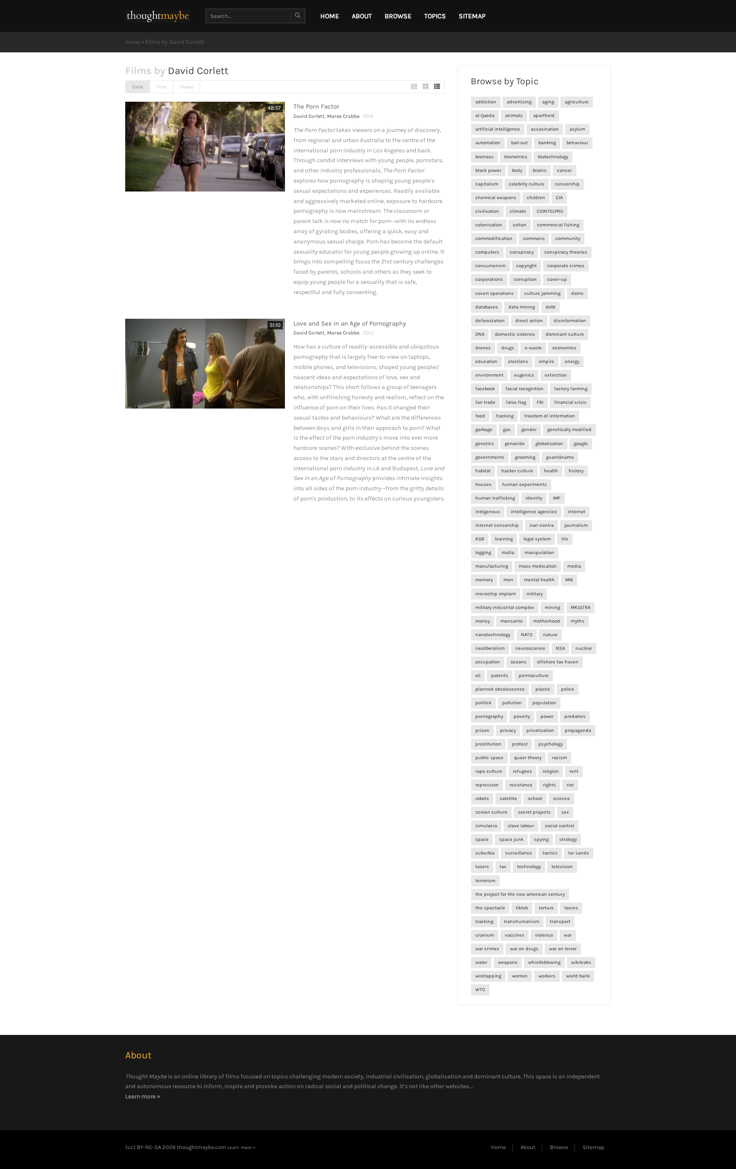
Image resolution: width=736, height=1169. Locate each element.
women (520, 976)
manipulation (539, 552)
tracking (484, 921)
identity (534, 498)
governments (489, 457)
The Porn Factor (316, 106)
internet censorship (497, 525)
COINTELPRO (550, 211)
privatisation (540, 730)
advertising (519, 102)
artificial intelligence (497, 129)
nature (550, 634)
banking (547, 143)
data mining (522, 307)
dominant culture (565, 334)
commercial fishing (558, 225)
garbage (483, 429)
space (482, 839)
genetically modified (569, 429)
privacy (508, 730)
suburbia (484, 853)
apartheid (544, 115)
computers (487, 252)
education (486, 361)
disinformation (570, 320)
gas (507, 429)
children (536, 197)
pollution (512, 703)
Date (137, 87)
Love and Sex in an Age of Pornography (349, 323)
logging (483, 552)
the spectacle (490, 908)
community (567, 238)
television (562, 866)
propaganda (578, 730)
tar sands (578, 853)
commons (534, 238)
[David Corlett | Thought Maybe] (157, 16)
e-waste (533, 348)
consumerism (490, 266)
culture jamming (542, 293)
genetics (484, 443)
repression (487, 785)
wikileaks (581, 962)
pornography (489, 716)
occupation (487, 662)
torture (546, 908)
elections (518, 361)
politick (483, 703)
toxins (571, 908)
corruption (525, 279)
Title (161, 87)
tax (503, 866)
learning (504, 539)
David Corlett (309, 116)
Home (132, 42)
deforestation (490, 320)
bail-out (519, 143)
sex (565, 812)
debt (550, 307)
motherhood (546, 621)
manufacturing (491, 566)
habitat (483, 471)
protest (520, 744)
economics (564, 348)
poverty (522, 716)
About (362, 16)
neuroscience (530, 648)
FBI (540, 402)
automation (487, 143)
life (564, 539)
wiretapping (488, 976)
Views (186, 87)
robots (482, 798)
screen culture (491, 812)
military (534, 594)
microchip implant (495, 594)
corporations (489, 279)
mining (552, 607)
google (581, 443)
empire (546, 361)
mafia (508, 552)
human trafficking (495, 498)
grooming (525, 457)
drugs (507, 348)
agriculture (577, 102)
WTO (480, 989)
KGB (479, 539)
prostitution (488, 744)
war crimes (487, 949)
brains (539, 170)
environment (489, 375)
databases (486, 307)
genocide (515, 443)
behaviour (577, 143)
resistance (520, 785)
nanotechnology (492, 634)
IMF (557, 498)
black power (488, 170)
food (480, 416)
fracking (505, 416)
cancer (564, 170)
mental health (539, 580)
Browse (398, 16)
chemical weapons (495, 197)
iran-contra (541, 525)
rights (549, 785)
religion (551, 771)
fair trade (485, 402)
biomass (484, 157)
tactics (550, 853)
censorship (567, 184)
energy (572, 361)
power (547, 716)
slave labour (521, 826)
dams (577, 293)
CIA (559, 197)
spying (541, 839)
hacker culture (517, 471)
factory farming (570, 389)
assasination (545, 129)
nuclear (583, 648)
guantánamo (560, 457)
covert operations (494, 293)
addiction (485, 102)
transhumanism (521, 921)
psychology (550, 744)
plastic (542, 689)
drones (483, 348)
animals (514, 115)
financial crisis (570, 402)
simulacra (486, 826)
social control (559, 826)
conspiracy (522, 252)
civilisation (487, 211)
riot (570, 785)
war (568, 935)
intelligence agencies (534, 511)
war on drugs (524, 949)
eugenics (524, 375)
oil (477, 675)
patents (499, 675)
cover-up (557, 279)
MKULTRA (580, 607)
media (574, 566)
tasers (482, 866)
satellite (508, 798)
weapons (508, 962)
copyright (526, 266)
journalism (576, 525)
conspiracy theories (565, 252)
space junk (511, 839)
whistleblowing (544, 962)
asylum (577, 129)
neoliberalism (490, 648)
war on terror (563, 949)
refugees (522, 771)
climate (518, 211)
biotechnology (553, 157)
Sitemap (472, 16)
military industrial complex (504, 607)
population (544, 703)
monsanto (511, 621)
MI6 (569, 580)
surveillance (518, 853)
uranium (484, 935)
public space (489, 757)
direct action (529, 320)
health (551, 471)
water (481, 962)
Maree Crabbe (343, 116)
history (576, 471)
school (535, 798)
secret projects (534, 812)
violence (544, 935)
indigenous (487, 511)
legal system (537, 539)
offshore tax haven (557, 662)
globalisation (549, 443)
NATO (526, 634)
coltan (519, 225)
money (482, 621)
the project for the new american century (520, 894)
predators (575, 716)
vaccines (514, 935)
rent (573, 771)
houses (483, 484)
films (232, 1076)
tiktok (522, 908)
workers (546, 976)
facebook (485, 389)
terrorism (485, 880)
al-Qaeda (484, 115)
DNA (479, 334)
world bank (578, 976)
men (508, 580)
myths (577, 621)
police (567, 689)
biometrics (515, 157)
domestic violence (515, 334)
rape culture (488, 771)
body (517, 170)
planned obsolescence (500, 689)
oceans (518, 662)
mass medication (538, 566)
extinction (556, 375)
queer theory (527, 757)
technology (529, 866)
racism (559, 757)
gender (529, 429)
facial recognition (524, 389)
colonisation (488, 225)
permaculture (534, 675)
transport (560, 921)
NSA (560, 648)
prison (482, 730)
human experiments (524, 484)
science (561, 798)
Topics (435, 16)
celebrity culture (526, 184)
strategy (568, 839)
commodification (493, 238)
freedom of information (549, 416)
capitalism (486, 184)
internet (576, 511)
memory (484, 580)
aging (548, 102)
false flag (516, 402)
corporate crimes (565, 266)
